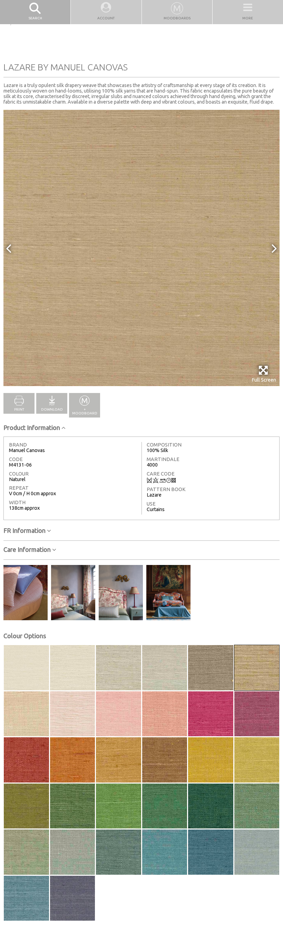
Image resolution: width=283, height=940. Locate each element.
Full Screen (264, 380)
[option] (141, 248)
